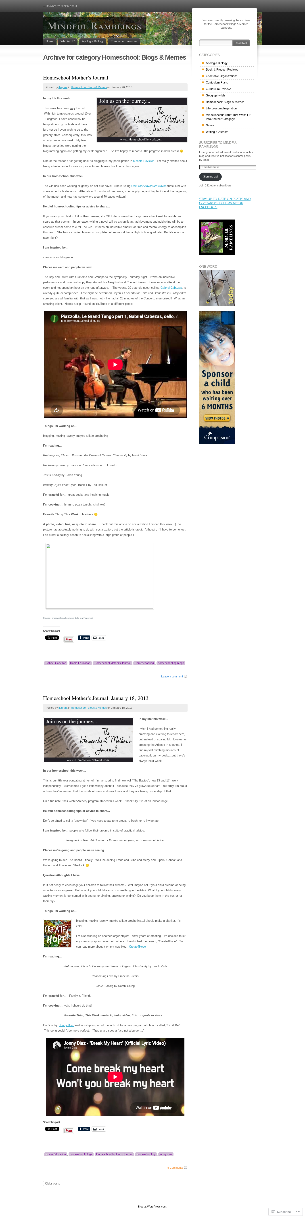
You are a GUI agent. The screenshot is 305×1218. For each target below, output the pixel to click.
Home (49, 41)
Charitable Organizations (222, 76)
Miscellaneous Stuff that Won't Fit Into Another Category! (228, 117)
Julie (77, 618)
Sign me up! (210, 176)
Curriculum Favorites (124, 41)
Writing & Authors (217, 132)
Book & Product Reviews (222, 69)
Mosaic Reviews (143, 161)
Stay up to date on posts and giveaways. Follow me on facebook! (225, 203)
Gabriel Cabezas (171, 287)
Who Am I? (68, 41)
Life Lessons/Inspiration (221, 108)
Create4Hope (137, 946)
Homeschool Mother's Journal (112, 663)
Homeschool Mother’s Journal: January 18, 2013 (95, 698)
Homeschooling (144, 663)
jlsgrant (62, 87)
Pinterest (88, 618)
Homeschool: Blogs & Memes (89, 87)
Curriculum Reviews (219, 89)
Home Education (80, 663)
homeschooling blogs (171, 663)
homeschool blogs (81, 1154)
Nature (210, 125)
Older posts (52, 1183)
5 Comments (175, 1167)
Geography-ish (215, 95)
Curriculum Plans (217, 82)
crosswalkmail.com (61, 618)
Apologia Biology (93, 41)
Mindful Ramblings (95, 25)
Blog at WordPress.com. (152, 1206)
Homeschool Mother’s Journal (75, 77)
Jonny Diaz (66, 1025)
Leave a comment (172, 676)
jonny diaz (166, 1154)
